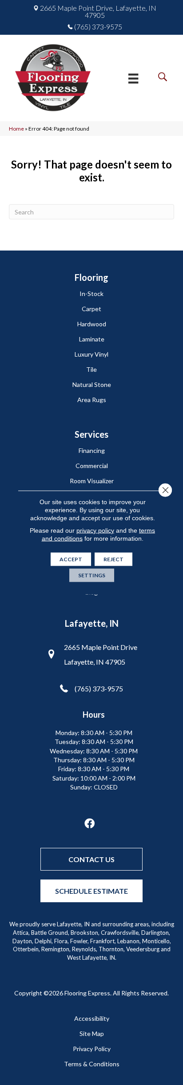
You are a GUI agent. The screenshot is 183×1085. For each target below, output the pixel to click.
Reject (113, 559)
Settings (91, 575)
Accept (71, 559)
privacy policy (95, 530)
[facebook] (89, 824)
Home (16, 128)
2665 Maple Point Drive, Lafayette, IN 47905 (98, 11)
